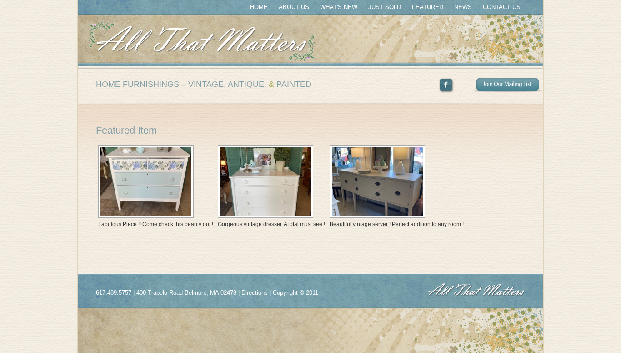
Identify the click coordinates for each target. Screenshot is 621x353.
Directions (254, 292)
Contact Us (502, 7)
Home (259, 7)
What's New (338, 7)
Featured (427, 7)
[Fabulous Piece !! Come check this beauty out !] (154, 181)
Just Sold (384, 7)
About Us (294, 7)
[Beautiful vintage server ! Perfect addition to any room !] (395, 181)
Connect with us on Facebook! (455, 85)
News (463, 7)
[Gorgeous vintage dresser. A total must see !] (270, 181)
